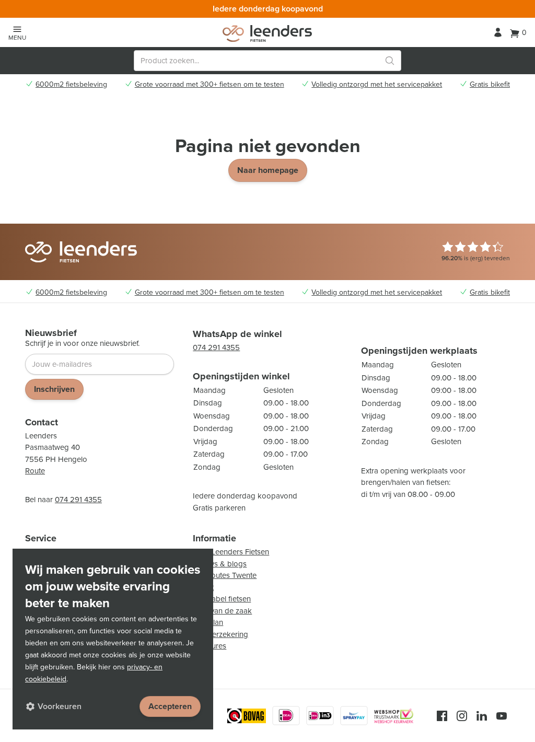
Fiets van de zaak (222, 611)
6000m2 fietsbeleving (71, 84)
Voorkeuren (60, 706)
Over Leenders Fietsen (231, 552)
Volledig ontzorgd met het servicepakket (376, 84)
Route (35, 471)
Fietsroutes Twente (225, 575)
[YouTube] (501, 716)
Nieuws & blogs (220, 564)
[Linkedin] (481, 716)
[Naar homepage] (267, 33)
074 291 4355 (78, 499)
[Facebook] (442, 716)
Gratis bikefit (490, 84)
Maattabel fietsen (222, 599)
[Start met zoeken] (390, 60)
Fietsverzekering (220, 634)
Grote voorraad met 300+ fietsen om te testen (209, 84)
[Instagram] (461, 716)
